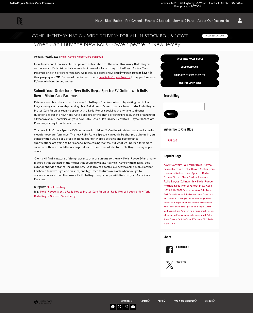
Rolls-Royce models (193, 194)
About (160, 301)
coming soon (187, 207)
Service (173, 198)
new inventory (173, 165)
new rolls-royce (174, 169)
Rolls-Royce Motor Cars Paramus (81, 56)
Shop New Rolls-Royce (190, 58)
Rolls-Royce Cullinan (177, 181)
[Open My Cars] (239, 21)
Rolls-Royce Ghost (186, 185)
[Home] (19, 21)
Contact (144, 301)
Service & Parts (183, 20)
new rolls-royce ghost (196, 211)
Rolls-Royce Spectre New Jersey (55, 196)
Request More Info (190, 83)
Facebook (182, 247)
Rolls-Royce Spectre (188, 173)
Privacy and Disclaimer (184, 301)
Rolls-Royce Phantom (198, 203)
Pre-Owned (133, 20)
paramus (185, 215)
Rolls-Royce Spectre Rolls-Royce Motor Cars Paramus (75, 191)
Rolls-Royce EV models (192, 219)
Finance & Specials (157, 20)
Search (170, 114)
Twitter (181, 262)
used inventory (193, 190)
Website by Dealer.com (43, 302)
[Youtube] (133, 307)
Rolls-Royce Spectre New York (130, 191)
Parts (166, 198)
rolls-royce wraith (198, 215)
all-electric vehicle (172, 215)
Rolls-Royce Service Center (189, 75)
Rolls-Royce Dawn (179, 203)
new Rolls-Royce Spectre (114, 77)
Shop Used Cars (189, 67)
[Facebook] (113, 307)
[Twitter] (120, 307)
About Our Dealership (213, 20)
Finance (210, 211)
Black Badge (113, 20)
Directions (125, 301)
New (98, 20)
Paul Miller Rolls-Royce (197, 165)
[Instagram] (126, 307)
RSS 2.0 (172, 140)
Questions (207, 194)
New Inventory (56, 187)
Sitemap (209, 301)
